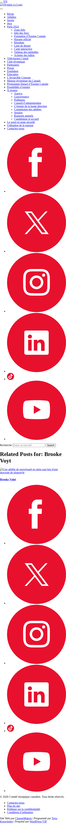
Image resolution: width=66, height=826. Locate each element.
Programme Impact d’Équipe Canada (27, 83)
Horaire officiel (22, 39)
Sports (10, 20)
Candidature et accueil (26, 118)
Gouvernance (21, 96)
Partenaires (13, 64)
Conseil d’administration (27, 103)
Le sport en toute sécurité (21, 122)
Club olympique (16, 61)
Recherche (6, 445)
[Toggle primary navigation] (1, 2)
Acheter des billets (24, 55)
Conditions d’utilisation (20, 812)
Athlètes (11, 17)
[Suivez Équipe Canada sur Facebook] (36, 191)
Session (18, 112)
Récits (10, 13)
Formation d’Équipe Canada (30, 36)
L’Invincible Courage (19, 77)
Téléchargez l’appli (17, 58)
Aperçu (18, 93)
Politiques (19, 99)
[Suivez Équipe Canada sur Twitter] (36, 251)
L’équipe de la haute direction (30, 106)
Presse (10, 68)
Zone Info (19, 29)
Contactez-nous (15, 128)
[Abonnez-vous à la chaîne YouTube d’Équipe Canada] (36, 438)
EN (5, 1)
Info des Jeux (21, 32)
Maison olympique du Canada (23, 80)
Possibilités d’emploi (18, 87)
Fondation (12, 71)
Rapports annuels (23, 115)
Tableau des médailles (26, 52)
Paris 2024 (13, 26)
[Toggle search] (1, 8)
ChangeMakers (23, 818)
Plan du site (13, 805)
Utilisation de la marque (20, 125)
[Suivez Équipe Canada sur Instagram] (36, 311)
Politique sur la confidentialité (23, 809)
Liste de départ (22, 45)
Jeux (9, 23)
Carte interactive (23, 48)
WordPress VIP (38, 821)
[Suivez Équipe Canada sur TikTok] (10, 378)
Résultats (19, 42)
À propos (12, 90)
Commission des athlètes (27, 109)
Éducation (12, 74)
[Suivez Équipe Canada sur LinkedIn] (36, 371)
